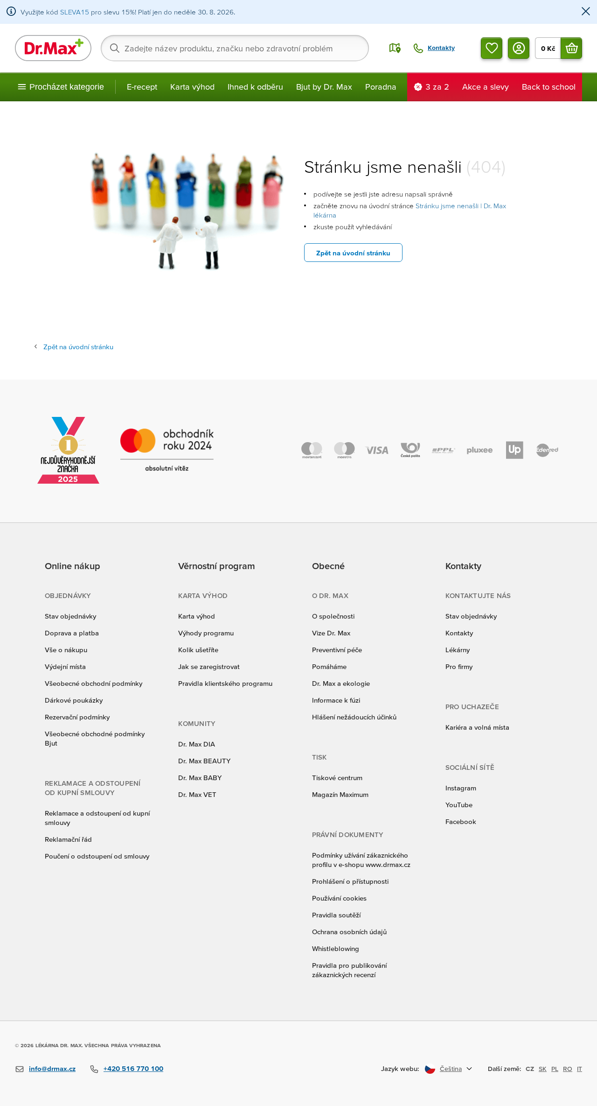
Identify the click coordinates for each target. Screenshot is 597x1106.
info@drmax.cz (52, 1068)
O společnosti (333, 616)
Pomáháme (329, 666)
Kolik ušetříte (198, 650)
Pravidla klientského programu (225, 683)
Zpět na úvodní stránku (353, 253)
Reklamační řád (68, 839)
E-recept (142, 87)
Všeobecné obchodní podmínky (93, 683)
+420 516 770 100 (133, 1068)
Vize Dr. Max (331, 633)
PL (554, 1068)
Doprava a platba (72, 633)
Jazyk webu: (400, 1068)
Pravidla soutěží (336, 915)
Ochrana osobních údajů (349, 932)
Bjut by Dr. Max (324, 87)
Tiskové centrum (337, 778)
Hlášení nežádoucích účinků (354, 717)
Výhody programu (206, 633)
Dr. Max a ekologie (341, 683)
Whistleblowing (335, 948)
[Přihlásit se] (518, 48)
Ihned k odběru (255, 87)
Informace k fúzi (336, 700)
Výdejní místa (65, 666)
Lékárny (457, 650)
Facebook (460, 821)
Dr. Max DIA (196, 744)
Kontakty (459, 633)
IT (579, 1068)
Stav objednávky (70, 616)
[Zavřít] (585, 12)
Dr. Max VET (197, 794)
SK (543, 1068)
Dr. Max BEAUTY (204, 761)
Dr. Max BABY (200, 778)
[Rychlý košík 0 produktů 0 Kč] (571, 48)
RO (567, 1068)
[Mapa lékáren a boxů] (395, 48)
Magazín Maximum (340, 794)
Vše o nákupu (66, 650)
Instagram (460, 788)
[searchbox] (235, 48)
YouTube (458, 805)
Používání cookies (339, 898)
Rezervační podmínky (77, 717)
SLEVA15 (74, 12)
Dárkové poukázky (74, 700)
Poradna (380, 87)
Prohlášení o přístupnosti (350, 881)
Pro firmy (458, 666)
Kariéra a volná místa (477, 727)
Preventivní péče (337, 650)
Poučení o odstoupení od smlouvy (97, 856)
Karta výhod (192, 87)
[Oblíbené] (491, 48)
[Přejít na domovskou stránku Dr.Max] (53, 48)
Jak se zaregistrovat (209, 666)
